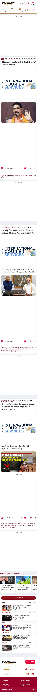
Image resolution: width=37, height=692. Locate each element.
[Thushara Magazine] (7, 673)
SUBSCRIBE (30, 662)
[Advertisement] (18, 36)
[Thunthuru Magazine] (30, 673)
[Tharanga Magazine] (7, 669)
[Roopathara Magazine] (30, 669)
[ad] (19, 84)
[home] (8, 3)
